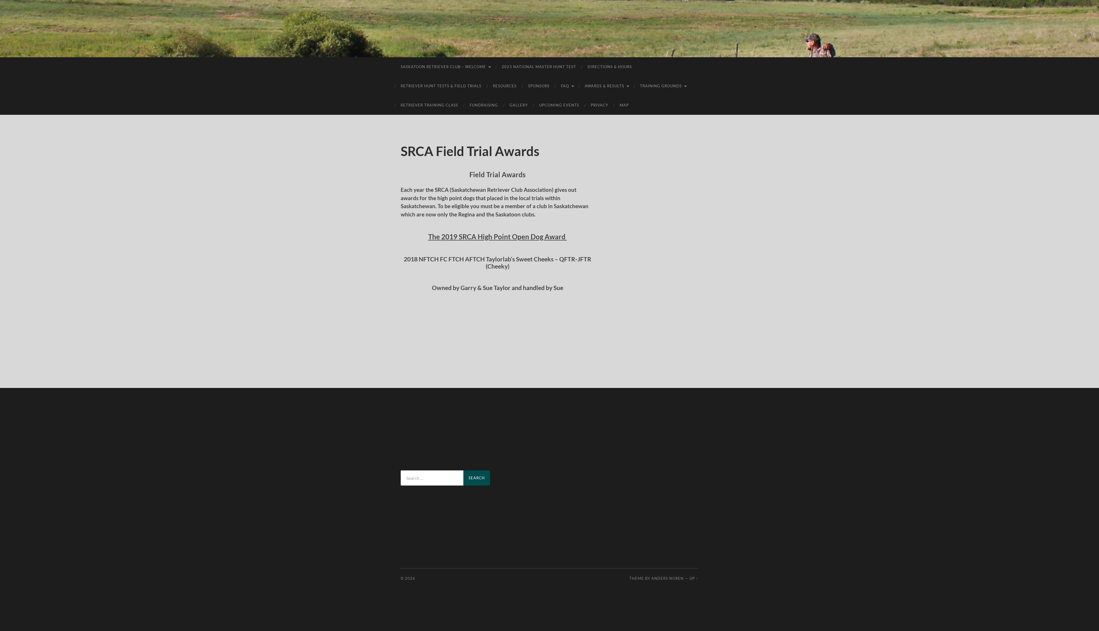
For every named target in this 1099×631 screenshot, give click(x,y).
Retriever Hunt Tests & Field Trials (441, 86)
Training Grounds (661, 86)
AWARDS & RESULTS (604, 86)
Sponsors (539, 86)
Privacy (599, 105)
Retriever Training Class (429, 105)
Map (624, 105)
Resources (505, 86)
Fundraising (484, 105)
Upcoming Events (559, 105)
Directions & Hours (610, 66)
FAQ (565, 86)
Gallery (518, 105)
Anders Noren (667, 578)
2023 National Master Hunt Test (539, 66)
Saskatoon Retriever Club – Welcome (443, 66)
